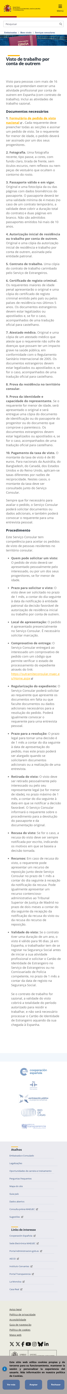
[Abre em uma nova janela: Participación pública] (33, 1099)
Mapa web (15, 1335)
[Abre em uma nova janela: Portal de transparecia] (33, 1126)
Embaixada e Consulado (21, 1155)
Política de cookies (19, 1329)
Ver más (11, 1384)
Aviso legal (15, 1309)
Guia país (14, 1193)
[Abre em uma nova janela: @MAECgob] (11, 1344)
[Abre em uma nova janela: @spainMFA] (17, 1344)
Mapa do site (16, 1186)
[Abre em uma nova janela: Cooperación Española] (33, 1072)
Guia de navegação (20, 1324)
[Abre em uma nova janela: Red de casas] (33, 1112)
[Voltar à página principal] (22, 8)
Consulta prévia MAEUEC (22, 1209)
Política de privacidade (22, 1314)
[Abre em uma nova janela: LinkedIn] (46, 1344)
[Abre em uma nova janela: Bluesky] (40, 1344)
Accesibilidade (17, 1319)
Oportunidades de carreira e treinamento (30, 1170)
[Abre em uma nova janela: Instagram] (34, 1344)
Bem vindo (25, 32)
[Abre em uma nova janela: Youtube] (28, 1344)
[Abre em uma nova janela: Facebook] (22, 1344)
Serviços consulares (45, 32)
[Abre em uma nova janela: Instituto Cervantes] (33, 1085)
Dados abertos (16, 1201)
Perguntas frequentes (20, 1178)
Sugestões (14, 1216)
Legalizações (15, 1163)
